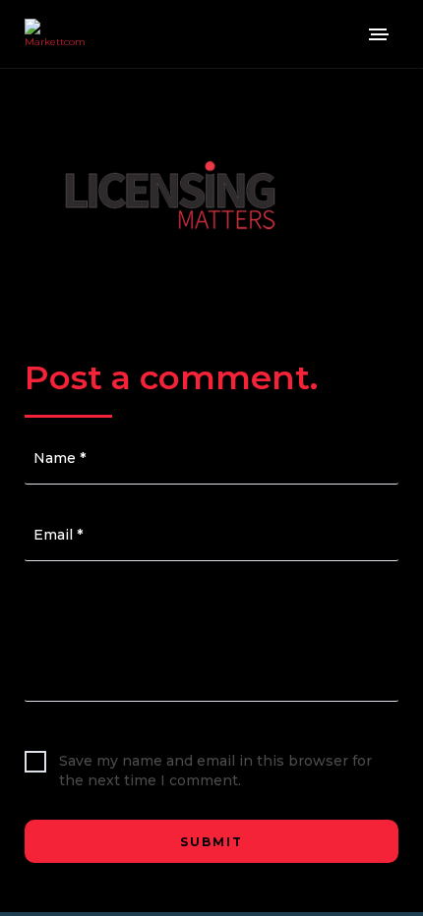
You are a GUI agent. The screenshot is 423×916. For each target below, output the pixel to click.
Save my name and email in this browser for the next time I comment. (215, 770)
